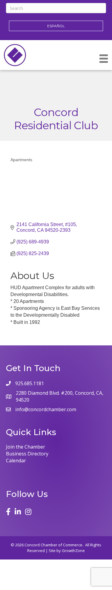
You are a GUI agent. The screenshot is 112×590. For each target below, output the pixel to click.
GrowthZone (73, 550)
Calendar (16, 460)
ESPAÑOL (56, 26)
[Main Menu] (103, 58)
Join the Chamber (25, 446)
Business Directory (27, 453)
